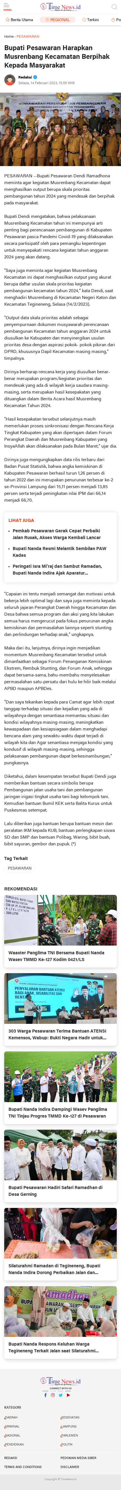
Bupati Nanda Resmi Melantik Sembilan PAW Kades (59, 552)
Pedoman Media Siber (78, 1458)
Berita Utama (22, 20)
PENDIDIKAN (14, 1444)
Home (9, 37)
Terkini (93, 20)
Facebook (45, 1402)
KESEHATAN (70, 1417)
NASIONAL (12, 1435)
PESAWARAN (20, 868)
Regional (60, 20)
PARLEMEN (69, 1435)
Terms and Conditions (23, 1467)
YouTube (68, 1402)
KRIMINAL (12, 1426)
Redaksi (10, 1458)
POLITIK (67, 1444)
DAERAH (11, 1417)
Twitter (60, 1402)
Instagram (53, 1402)
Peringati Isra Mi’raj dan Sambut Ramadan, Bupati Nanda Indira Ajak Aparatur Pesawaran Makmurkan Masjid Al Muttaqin (57, 570)
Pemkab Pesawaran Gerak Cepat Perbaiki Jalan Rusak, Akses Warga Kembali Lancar (57, 534)
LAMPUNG (69, 1426)
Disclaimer (69, 1467)
